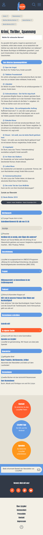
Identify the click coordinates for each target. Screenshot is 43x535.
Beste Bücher (26, 20)
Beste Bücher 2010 (8, 24)
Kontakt (22, 517)
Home (4, 16)
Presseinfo (21, 513)
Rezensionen (16, 16)
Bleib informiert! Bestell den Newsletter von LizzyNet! (18, 470)
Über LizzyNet (21, 506)
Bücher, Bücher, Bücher (9, 20)
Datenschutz (21, 510)
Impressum (21, 521)
